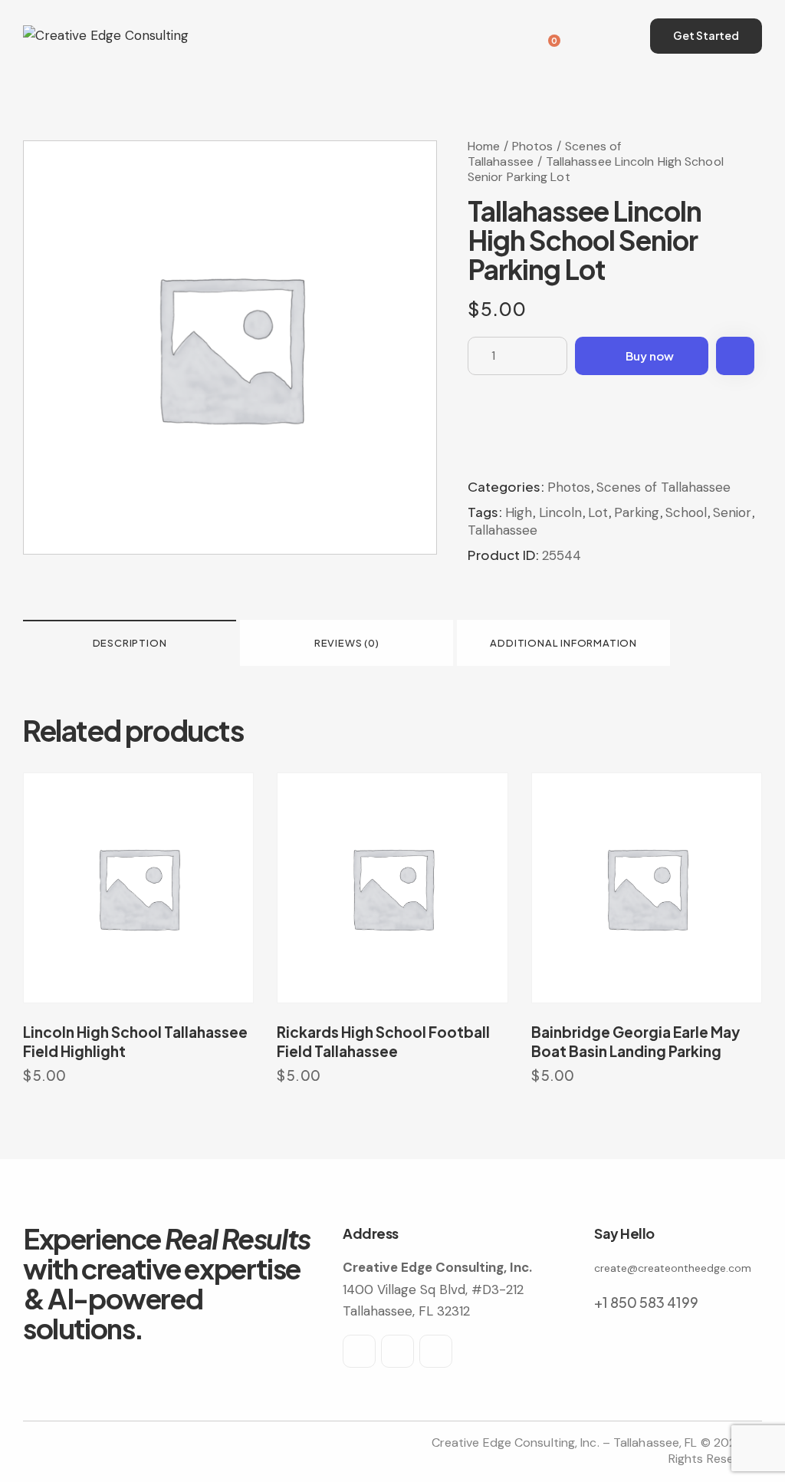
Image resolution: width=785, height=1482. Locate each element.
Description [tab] (130, 643)
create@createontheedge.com (672, 1268)
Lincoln (560, 512)
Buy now (650, 355)
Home (484, 146)
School (686, 512)
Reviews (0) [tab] (346, 643)
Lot (598, 512)
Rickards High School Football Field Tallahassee (383, 1041)
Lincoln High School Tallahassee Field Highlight (135, 1041)
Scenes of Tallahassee (663, 487)
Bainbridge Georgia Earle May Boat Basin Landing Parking (635, 1041)
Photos (532, 146)
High (518, 512)
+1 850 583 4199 (646, 1302)
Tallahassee (502, 530)
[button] (735, 356)
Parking (636, 512)
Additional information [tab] (563, 643)
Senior (732, 512)
